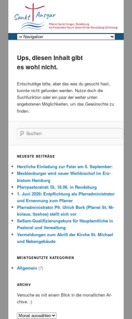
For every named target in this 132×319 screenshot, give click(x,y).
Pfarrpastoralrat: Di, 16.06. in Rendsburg (57, 187)
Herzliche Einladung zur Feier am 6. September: (64, 166)
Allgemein (27, 268)
